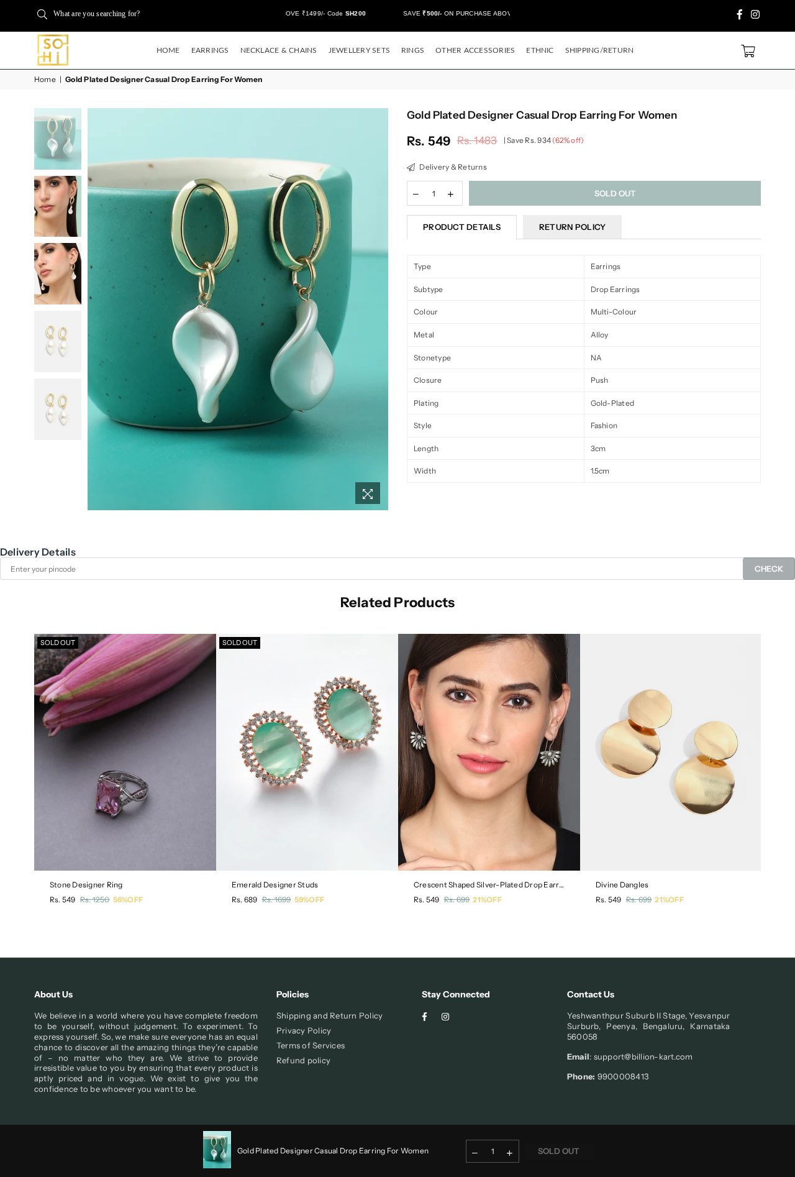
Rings (412, 50)
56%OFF (128, 899)
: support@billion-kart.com (641, 1056)
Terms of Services (310, 1045)
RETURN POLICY (572, 227)
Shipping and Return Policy (329, 1015)
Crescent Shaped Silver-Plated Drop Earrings (489, 884)
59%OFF (309, 899)
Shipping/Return (599, 50)
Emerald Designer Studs (275, 884)
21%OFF (487, 899)
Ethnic (539, 50)
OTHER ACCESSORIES (475, 50)
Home (168, 50)
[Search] (42, 13)
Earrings (210, 50)
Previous (98, 309)
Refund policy (303, 1060)
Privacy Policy (303, 1030)
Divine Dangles (622, 884)
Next (377, 309)
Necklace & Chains (278, 50)
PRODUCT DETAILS (462, 227)
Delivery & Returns (452, 167)
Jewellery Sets (359, 50)
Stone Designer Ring (86, 884)
